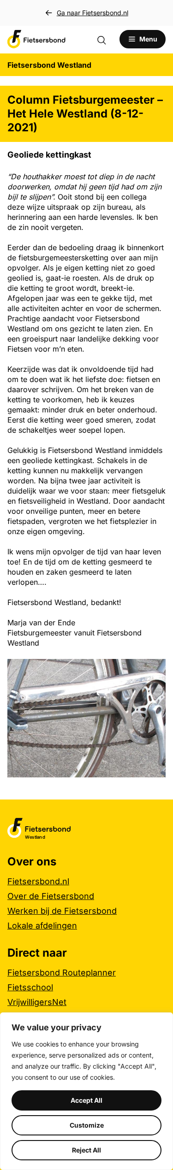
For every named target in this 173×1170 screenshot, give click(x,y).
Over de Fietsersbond (50, 896)
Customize (87, 1125)
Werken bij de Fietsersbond (62, 911)
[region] (86, 1091)
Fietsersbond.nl (38, 881)
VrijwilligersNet (36, 1002)
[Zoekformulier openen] (106, 39)
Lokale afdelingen (42, 925)
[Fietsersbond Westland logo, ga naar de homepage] (36, 39)
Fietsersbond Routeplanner (61, 972)
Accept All (86, 1100)
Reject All (86, 1150)
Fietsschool (30, 987)
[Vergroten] (153, 671)
